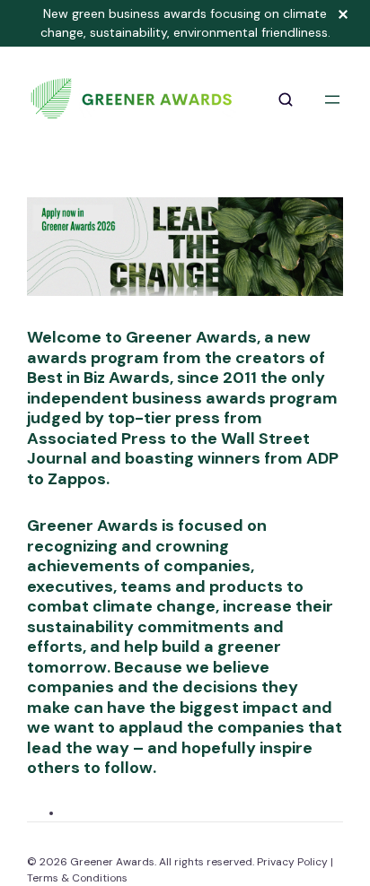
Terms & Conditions (77, 878)
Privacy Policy (292, 862)
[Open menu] (332, 99)
